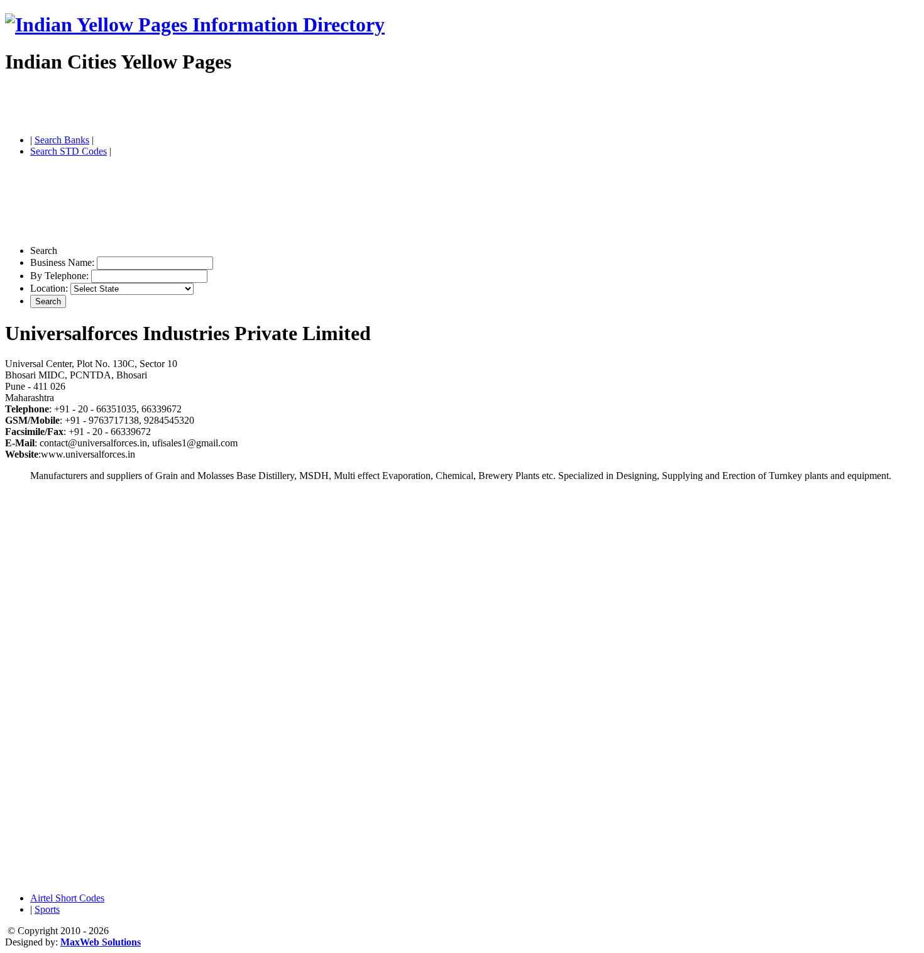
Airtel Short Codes (67, 898)
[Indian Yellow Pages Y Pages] (195, 24)
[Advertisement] (152, 105)
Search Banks (62, 140)
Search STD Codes (68, 151)
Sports (47, 909)
